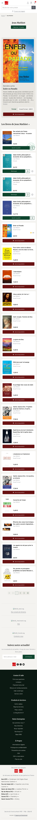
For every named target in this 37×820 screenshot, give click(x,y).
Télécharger (14, 171)
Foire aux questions (18, 679)
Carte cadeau (18, 704)
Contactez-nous (18, 636)
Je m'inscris (28, 657)
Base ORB (18, 734)
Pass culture (18, 710)
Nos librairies (18, 726)
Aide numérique (18, 691)
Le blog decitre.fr (18, 713)
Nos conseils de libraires (18, 612)
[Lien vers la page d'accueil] (6, 3)
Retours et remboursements (18, 688)
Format (14, 109)
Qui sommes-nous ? (19, 723)
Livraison (18, 682)
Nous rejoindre (18, 728)
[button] (18, 97)
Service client (18, 694)
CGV (18, 753)
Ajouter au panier (16, 147)
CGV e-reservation (18, 756)
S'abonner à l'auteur (18, 27)
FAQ (18, 624)
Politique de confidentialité (18, 747)
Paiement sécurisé (18, 685)
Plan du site (18, 759)
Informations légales (18, 744)
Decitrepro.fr (18, 731)
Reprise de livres (18, 707)
